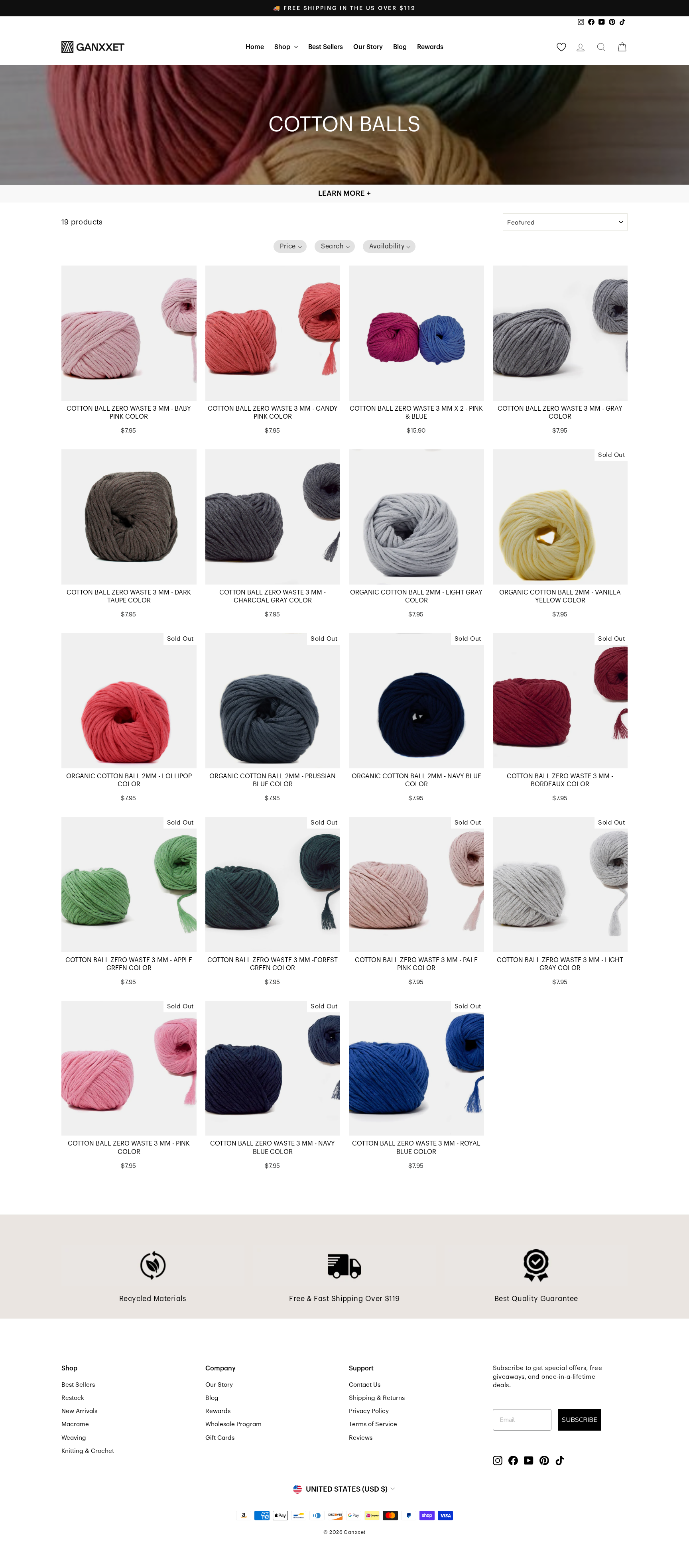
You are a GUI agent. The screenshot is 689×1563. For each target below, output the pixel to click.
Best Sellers (325, 47)
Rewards (430, 47)
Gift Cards (219, 1438)
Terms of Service (373, 1424)
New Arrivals (79, 1411)
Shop (283, 47)
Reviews (360, 1438)
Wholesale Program (233, 1424)
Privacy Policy (369, 1411)
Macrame (75, 1424)
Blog (400, 47)
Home (255, 47)
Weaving (73, 1438)
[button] (290, 246)
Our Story (368, 47)
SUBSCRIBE (579, 1419)
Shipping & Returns (377, 1398)
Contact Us (364, 1385)
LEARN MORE (344, 193)
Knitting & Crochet (87, 1451)
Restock (72, 1398)
